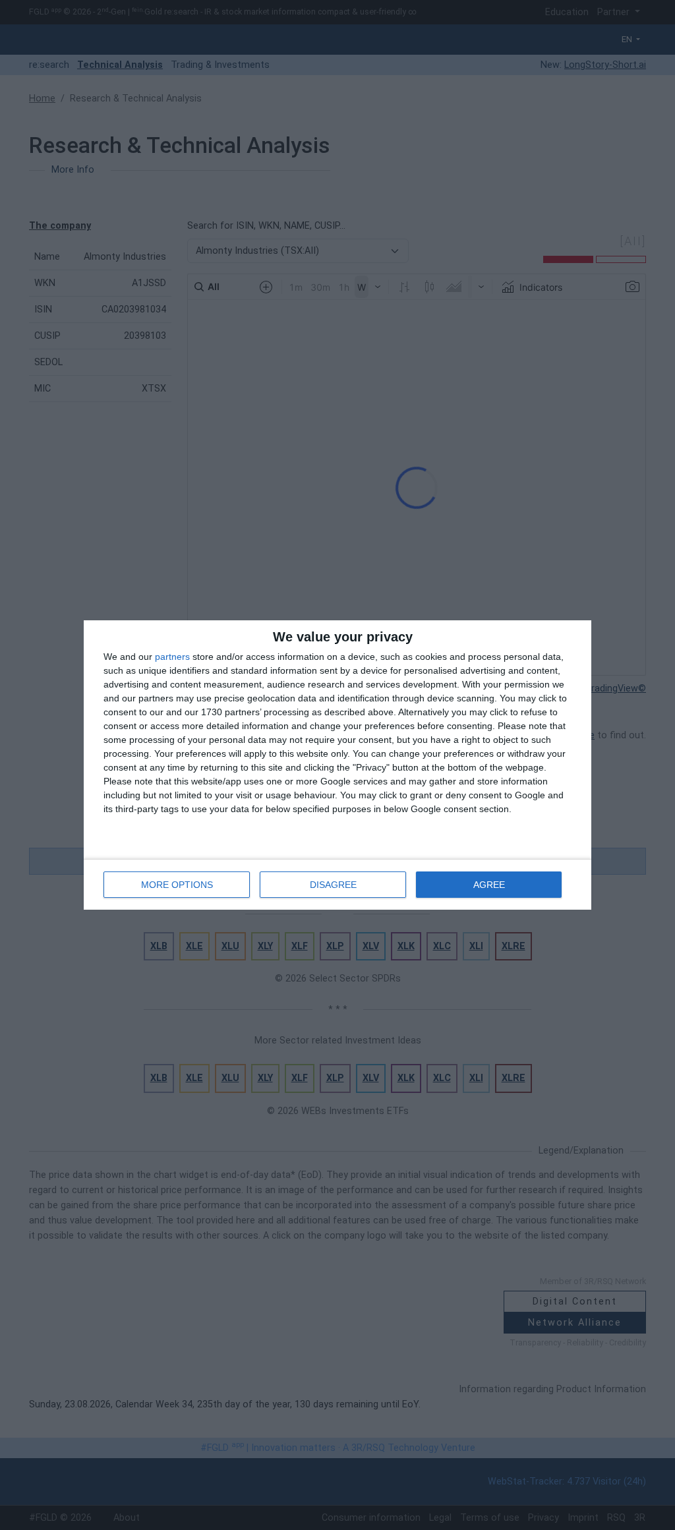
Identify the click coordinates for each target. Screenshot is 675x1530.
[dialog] (337, 765)
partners (172, 656)
